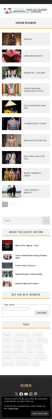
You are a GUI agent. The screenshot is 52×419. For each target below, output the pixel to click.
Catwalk (7, 335)
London (38, 346)
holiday (18, 346)
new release (40, 358)
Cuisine (7, 341)
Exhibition (41, 341)
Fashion (7, 346)
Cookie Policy (13, 408)
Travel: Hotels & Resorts (25, 265)
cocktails (37, 335)
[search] (46, 221)
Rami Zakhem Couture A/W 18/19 (34, 157)
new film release (23, 358)
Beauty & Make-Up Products (27, 283)
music (40, 352)
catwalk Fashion (22, 335)
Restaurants (23, 364)
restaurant (8, 364)
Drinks (30, 341)
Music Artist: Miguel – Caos (26, 245)
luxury (30, 352)
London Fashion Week (13, 352)
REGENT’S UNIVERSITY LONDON (32, 174)
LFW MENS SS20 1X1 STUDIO (35, 123)
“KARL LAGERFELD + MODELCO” (32, 191)
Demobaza (28, 38)
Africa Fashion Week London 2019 (35, 106)
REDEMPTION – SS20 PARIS (34, 72)
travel (35, 364)
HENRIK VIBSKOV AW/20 (33, 55)
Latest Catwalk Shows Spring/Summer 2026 (31, 256)
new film (7, 358)
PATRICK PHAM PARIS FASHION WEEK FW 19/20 (33, 89)
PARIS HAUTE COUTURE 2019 (35, 140)
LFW (28, 346)
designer (19, 341)
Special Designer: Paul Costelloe (28, 274)
